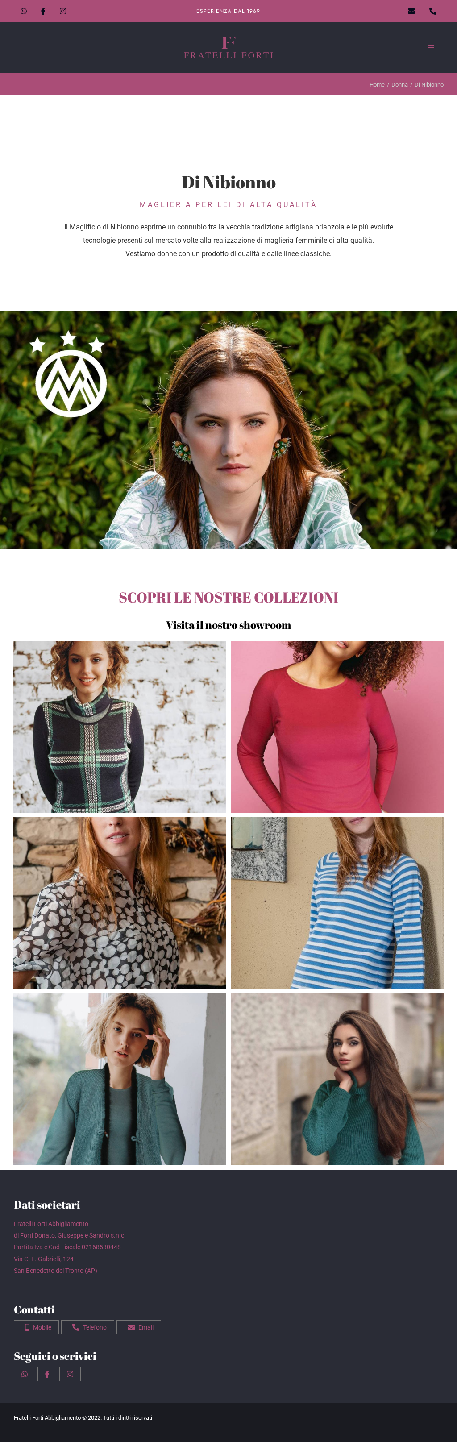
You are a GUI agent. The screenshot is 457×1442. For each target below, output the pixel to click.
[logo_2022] (228, 40)
